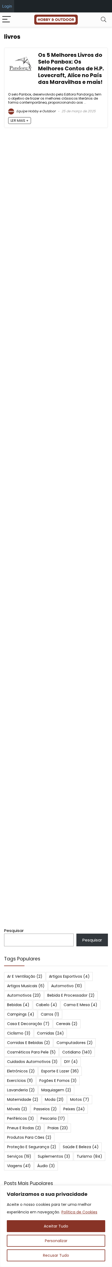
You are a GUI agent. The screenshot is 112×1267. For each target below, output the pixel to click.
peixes (74, 1109)
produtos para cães (29, 1137)
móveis (17, 1109)
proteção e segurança (31, 1147)
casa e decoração (28, 1023)
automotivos (24, 995)
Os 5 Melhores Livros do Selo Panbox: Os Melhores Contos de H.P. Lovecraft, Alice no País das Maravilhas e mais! (71, 68)
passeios (45, 1109)
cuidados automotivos (32, 1061)
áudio (46, 1165)
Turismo (89, 1156)
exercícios (20, 1080)
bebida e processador (71, 995)
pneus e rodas (24, 1128)
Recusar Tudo (56, 1255)
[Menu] (6, 19)
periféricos (20, 1118)
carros (50, 1014)
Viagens (19, 1165)
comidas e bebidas (28, 1042)
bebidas (18, 1004)
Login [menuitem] (7, 6)
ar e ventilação (24, 976)
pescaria (53, 1118)
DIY (71, 1061)
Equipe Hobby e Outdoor (35, 111)
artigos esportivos (69, 976)
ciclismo (18, 1033)
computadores (75, 1042)
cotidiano (77, 1052)
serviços (19, 1156)
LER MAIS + (20, 120)
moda (54, 1099)
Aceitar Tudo (56, 1226)
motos (79, 1099)
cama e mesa (80, 1004)
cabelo (46, 1004)
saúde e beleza (81, 1147)
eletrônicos (21, 1071)
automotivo (66, 986)
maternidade (22, 1099)
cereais (66, 1023)
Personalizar (56, 1240)
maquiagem (56, 1090)
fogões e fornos (58, 1080)
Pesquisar (14, 930)
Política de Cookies (79, 1212)
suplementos (54, 1156)
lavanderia (21, 1090)
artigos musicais (26, 986)
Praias (58, 1128)
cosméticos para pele (31, 1052)
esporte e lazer (60, 1071)
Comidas (50, 1033)
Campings (20, 1014)
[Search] (103, 19)
